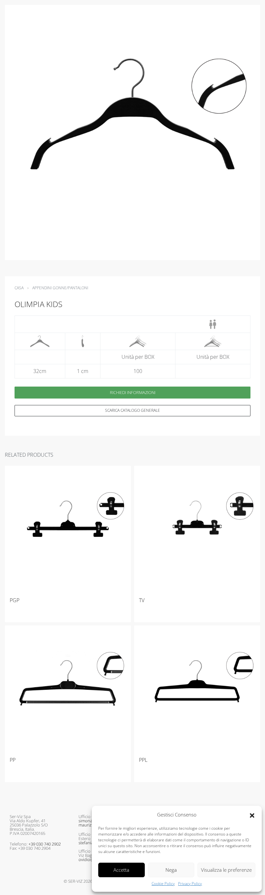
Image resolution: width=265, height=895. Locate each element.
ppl (143, 759)
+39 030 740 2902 (44, 844)
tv (141, 600)
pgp (14, 600)
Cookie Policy (163, 883)
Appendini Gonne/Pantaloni (60, 288)
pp (13, 759)
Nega (171, 870)
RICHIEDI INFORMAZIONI (132, 392)
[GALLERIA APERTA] (132, 132)
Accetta (121, 870)
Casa (19, 288)
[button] (252, 815)
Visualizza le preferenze (226, 870)
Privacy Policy (190, 883)
